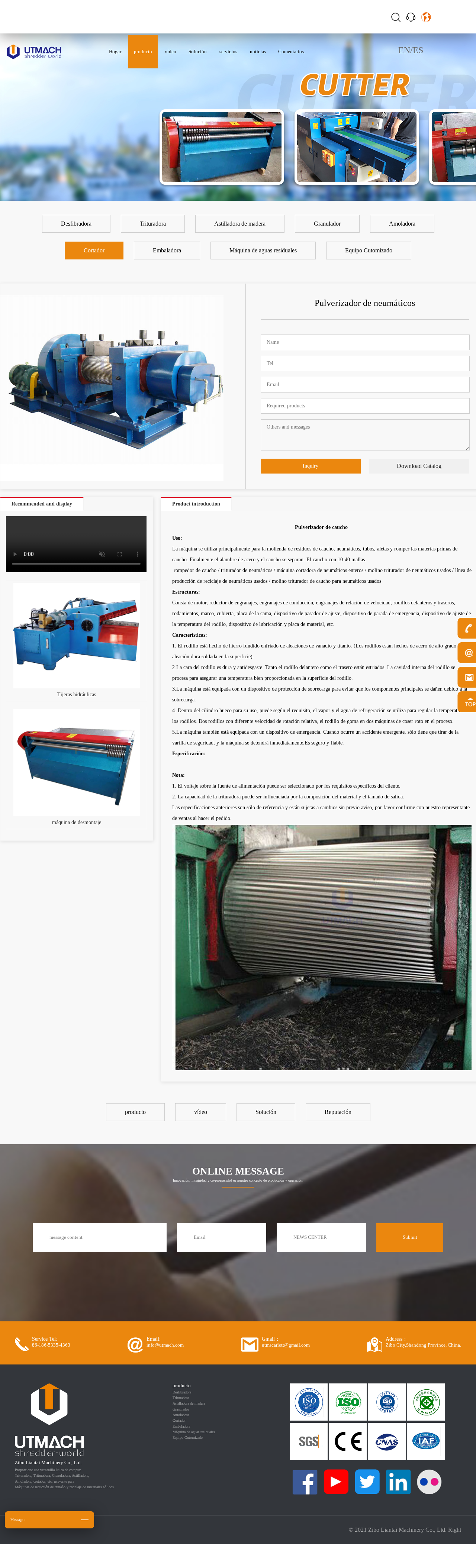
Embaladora (181, 1426)
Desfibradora (182, 1392)
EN (404, 50)
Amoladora (181, 1415)
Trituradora (181, 1398)
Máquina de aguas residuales (194, 1432)
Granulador (181, 1409)
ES (418, 50)
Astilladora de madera (189, 1403)
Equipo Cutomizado (188, 1437)
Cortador (179, 1420)
